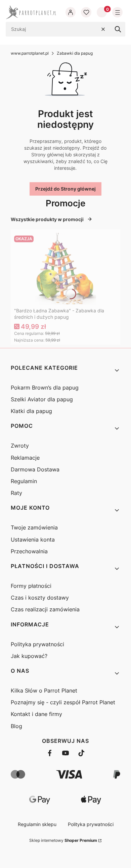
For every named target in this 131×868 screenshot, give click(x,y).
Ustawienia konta (33, 539)
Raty (16, 493)
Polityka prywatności (37, 644)
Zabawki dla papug (75, 53)
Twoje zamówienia (34, 527)
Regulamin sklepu (37, 824)
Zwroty (20, 445)
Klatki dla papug (31, 411)
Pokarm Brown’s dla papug (45, 387)
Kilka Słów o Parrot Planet (44, 690)
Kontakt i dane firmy (36, 714)
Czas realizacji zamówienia (45, 609)
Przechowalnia (29, 551)
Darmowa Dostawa (35, 469)
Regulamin (24, 481)
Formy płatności (31, 585)
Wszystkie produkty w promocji (47, 219)
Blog (16, 726)
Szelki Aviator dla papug (42, 399)
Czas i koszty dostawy (40, 597)
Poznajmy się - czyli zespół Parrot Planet (63, 702)
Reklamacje (25, 457)
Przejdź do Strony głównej (65, 189)
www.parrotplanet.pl (30, 53)
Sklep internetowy (63, 840)
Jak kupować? (29, 656)
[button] (118, 29)
